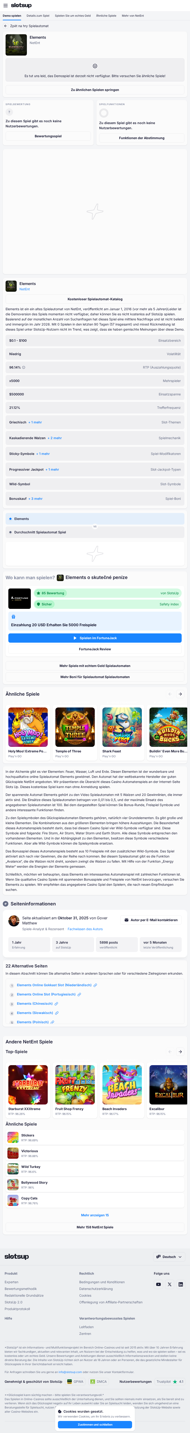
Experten (11, 1282)
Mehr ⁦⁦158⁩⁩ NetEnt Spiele (95, 1227)
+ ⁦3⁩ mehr (35, 499)
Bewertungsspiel (48, 136)
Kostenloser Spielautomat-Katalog (95, 299)
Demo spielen (12, 15)
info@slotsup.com (70, 1372)
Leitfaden (86, 1327)
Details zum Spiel (38, 15)
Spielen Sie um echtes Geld (73, 15)
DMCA (102, 1381)
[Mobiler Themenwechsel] (182, 5)
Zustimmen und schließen (95, 1424)
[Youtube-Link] (158, 1284)
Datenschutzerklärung (96, 1289)
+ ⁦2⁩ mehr (55, 438)
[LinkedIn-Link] (180, 1284)
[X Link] (169, 1284)
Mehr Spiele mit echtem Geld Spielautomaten (95, 666)
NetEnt (24, 289)
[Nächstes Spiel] (180, 694)
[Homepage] (21, 5)
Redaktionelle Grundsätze (24, 1295)
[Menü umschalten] (5, 5)
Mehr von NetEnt (133, 15)
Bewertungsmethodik (21, 1289)
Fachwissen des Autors (85, 929)
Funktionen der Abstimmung (142, 138)
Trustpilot (170, 1381)
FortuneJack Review (95, 649)
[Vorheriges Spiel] (170, 694)
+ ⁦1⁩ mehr (35, 422)
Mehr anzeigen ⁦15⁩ (95, 1215)
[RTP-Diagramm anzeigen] (23, 367)
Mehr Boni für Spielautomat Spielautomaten (95, 677)
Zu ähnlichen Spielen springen (95, 90)
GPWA (78, 1381)
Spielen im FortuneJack (98, 638)
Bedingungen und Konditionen (102, 1282)
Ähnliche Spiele (106, 15)
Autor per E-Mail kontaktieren (154, 920)
